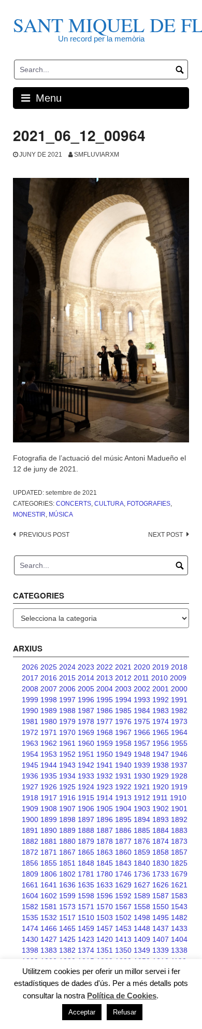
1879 (86, 841)
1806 (48, 874)
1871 (48, 852)
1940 (123, 765)
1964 (179, 732)
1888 (86, 830)
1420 (104, 939)
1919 (179, 787)
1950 (104, 754)
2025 (48, 667)
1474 (30, 928)
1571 (86, 906)
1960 (86, 743)
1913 (123, 798)
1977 (104, 721)
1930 (142, 776)
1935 (48, 776)
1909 (30, 808)
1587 (160, 896)
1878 (104, 841)
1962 (48, 743)
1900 (30, 819)
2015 (67, 678)
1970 (67, 732)
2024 (67, 667)
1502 (123, 917)
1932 (104, 776)
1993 (142, 700)
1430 (30, 939)
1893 (160, 819)
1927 (30, 787)
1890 (48, 830)
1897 (86, 819)
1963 (30, 743)
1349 (142, 950)
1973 (179, 721)
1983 (160, 710)
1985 (123, 710)
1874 (160, 841)
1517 (67, 917)
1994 (123, 700)
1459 (86, 928)
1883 (179, 830)
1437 (160, 928)
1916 (67, 798)
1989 (48, 710)
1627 (142, 885)
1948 (142, 754)
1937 (179, 765)
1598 (86, 896)
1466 (48, 928)
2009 (178, 678)
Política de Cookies (121, 995)
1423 (86, 939)
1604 (30, 896)
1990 (30, 710)
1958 (123, 743)
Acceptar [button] (81, 1012)
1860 (123, 852)
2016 (48, 678)
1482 (179, 917)
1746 (123, 874)
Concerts (73, 503)
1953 (48, 754)
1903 (142, 808)
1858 (160, 852)
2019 (160, 667)
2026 (30, 667)
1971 (48, 732)
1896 (104, 819)
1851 (67, 863)
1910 (178, 798)
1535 (30, 917)
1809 (30, 874)
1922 (123, 787)
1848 (86, 863)
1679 (179, 874)
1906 (86, 808)
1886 (123, 830)
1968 (104, 732)
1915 (86, 798)
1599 (67, 896)
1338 (179, 950)
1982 (179, 710)
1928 (179, 776)
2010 (159, 678)
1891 (30, 830)
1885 (142, 830)
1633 (104, 885)
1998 (48, 700)
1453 (123, 928)
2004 (104, 689)
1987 (86, 710)
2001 (160, 689)
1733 (160, 874)
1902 (160, 808)
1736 (142, 874)
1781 (86, 874)
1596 (104, 896)
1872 (30, 852)
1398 (30, 950)
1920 (160, 787)
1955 (179, 743)
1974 (160, 721)
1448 (142, 928)
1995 (104, 700)
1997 (67, 700)
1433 (179, 928)
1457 (104, 928)
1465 (67, 928)
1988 (67, 710)
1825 (179, 863)
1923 (104, 787)
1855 (48, 863)
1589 (142, 896)
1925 (67, 787)
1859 (142, 852)
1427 (48, 939)
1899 (48, 819)
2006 (67, 689)
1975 (142, 721)
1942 (86, 765)
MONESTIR (29, 514)
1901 (179, 808)
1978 (86, 721)
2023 (86, 667)
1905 (104, 808)
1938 (160, 765)
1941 (104, 765)
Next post (165, 534)
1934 (67, 776)
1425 (67, 939)
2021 (123, 667)
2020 (142, 667)
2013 (104, 678)
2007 (48, 689)
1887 (104, 830)
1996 (86, 700)
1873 (179, 841)
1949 (123, 754)
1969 (86, 732)
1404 (179, 939)
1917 (48, 798)
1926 (48, 787)
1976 (123, 721)
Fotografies (148, 503)
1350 (123, 950)
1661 (30, 885)
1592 (123, 896)
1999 (30, 700)
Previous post (44, 534)
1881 (48, 841)
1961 (67, 743)
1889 (67, 830)
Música (61, 514)
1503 (104, 917)
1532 (48, 917)
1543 (179, 906)
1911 (160, 798)
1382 (67, 950)
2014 (86, 678)
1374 (86, 950)
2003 (123, 689)
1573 (67, 906)
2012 (123, 678)
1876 (142, 841)
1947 (160, 754)
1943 (67, 765)
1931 (123, 776)
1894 (142, 819)
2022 (104, 667)
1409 (142, 939)
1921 (142, 787)
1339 (160, 950)
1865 (86, 852)
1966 (142, 732)
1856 (30, 863)
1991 (179, 700)
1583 (179, 896)
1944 (48, 765)
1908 (48, 808)
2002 (142, 689)
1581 (48, 906)
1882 (30, 841)
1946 (179, 754)
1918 (30, 798)
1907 (67, 808)
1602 (48, 896)
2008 (30, 689)
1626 (160, 885)
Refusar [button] (124, 1012)
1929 (160, 776)
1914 (104, 798)
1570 (104, 906)
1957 (142, 743)
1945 (30, 765)
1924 (86, 787)
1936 (30, 776)
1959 (104, 743)
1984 (142, 710)
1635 (86, 885)
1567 (123, 906)
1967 (123, 732)
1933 (86, 776)
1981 (30, 721)
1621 (179, 885)
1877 (123, 841)
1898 (67, 819)
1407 (160, 939)
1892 (179, 819)
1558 (142, 906)
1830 (160, 863)
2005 (86, 689)
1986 (104, 710)
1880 (67, 841)
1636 (67, 885)
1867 (67, 852)
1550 (160, 906)
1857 (179, 852)
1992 (160, 700)
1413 (123, 939)
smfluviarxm (96, 154)
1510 (86, 917)
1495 (160, 917)
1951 (86, 754)
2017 (30, 678)
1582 (30, 906)
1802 (67, 874)
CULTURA (109, 503)
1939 (142, 765)
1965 (160, 732)
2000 (179, 689)
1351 (104, 950)
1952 (67, 754)
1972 (30, 732)
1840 (142, 863)
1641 (48, 885)
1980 (48, 721)
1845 (104, 863)
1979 (67, 721)
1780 (104, 874)
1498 (142, 917)
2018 (179, 667)
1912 (142, 798)
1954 (30, 754)
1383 (48, 950)
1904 (123, 808)
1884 (160, 830)
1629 (123, 885)
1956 (160, 743)
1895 (123, 819)
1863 (104, 852)
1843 (123, 863)
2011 (141, 678)
